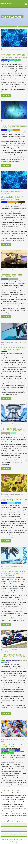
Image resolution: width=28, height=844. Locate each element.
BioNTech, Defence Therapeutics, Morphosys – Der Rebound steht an (14, 127)
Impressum (5, 839)
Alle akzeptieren (14, 825)
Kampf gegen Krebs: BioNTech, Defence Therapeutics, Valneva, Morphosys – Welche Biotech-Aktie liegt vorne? (12, 198)
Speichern (14, 830)
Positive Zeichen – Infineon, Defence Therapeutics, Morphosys (11, 276)
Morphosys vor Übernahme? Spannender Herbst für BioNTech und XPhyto (13, 348)
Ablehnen (14, 835)
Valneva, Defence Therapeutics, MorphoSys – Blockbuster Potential (13, 745)
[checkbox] (1, 821)
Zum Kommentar (6, 95)
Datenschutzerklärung (15, 839)
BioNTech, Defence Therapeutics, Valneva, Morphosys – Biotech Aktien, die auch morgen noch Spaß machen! (13, 573)
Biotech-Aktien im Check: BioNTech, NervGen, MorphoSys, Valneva (14, 500)
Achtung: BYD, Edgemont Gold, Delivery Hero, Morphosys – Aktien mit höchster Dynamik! (13, 656)
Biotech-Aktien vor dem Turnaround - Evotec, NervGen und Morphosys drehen (13, 430)
